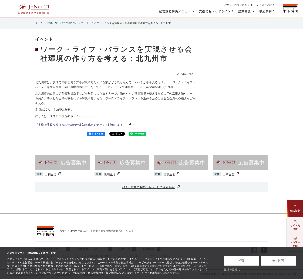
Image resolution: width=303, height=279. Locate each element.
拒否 (241, 260)
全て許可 (278, 260)
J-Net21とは (264, 5)
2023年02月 (69, 23)
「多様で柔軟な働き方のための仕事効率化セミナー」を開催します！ (80, 124)
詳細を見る (230, 269)
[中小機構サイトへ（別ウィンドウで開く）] (290, 8)
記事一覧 (53, 23)
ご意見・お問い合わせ (237, 5)
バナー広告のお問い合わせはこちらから (148, 187)
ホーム (39, 23)
